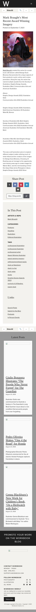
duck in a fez (12, 268)
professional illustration (16, 246)
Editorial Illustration (14, 237)
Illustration (11, 234)
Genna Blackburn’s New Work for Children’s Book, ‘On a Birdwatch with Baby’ (17, 501)
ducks (10, 275)
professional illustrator (16, 249)
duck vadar (12, 272)
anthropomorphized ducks (17, 262)
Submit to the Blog (14, 311)
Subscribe (9, 599)
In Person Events (14, 318)
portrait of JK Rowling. (15, 284)
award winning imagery (16, 259)
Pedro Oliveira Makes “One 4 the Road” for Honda (16, 440)
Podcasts (11, 314)
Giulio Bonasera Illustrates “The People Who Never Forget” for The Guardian (17, 384)
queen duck (12, 287)
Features (11, 228)
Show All (10, 10)
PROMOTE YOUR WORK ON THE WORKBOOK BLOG (18, 538)
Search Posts (12, 308)
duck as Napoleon (14, 265)
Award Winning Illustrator (17, 255)
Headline (11, 231)
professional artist (14, 252)
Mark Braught (7, 70)
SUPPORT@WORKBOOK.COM (14, 573)
